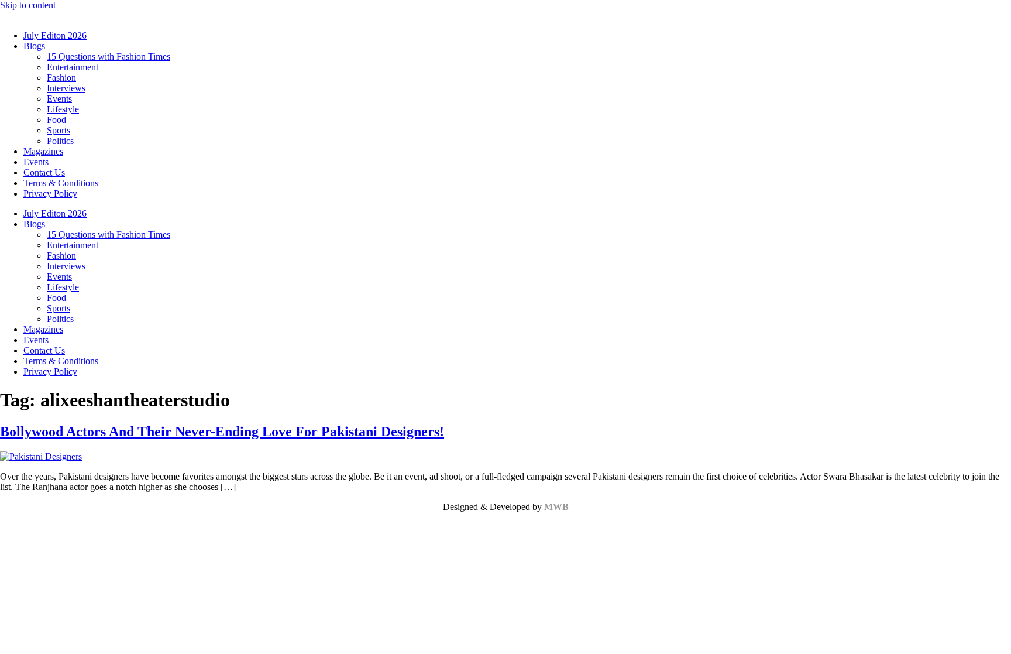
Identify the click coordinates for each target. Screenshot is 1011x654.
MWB (556, 507)
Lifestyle (63, 109)
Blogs (34, 46)
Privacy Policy (50, 193)
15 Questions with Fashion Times (108, 56)
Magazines (43, 151)
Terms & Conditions (60, 183)
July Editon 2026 (55, 35)
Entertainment (72, 67)
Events (59, 99)
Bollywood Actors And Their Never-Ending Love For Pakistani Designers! (222, 431)
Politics (60, 141)
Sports (58, 130)
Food (56, 120)
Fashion (61, 78)
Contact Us (44, 172)
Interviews (66, 88)
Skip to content (28, 5)
